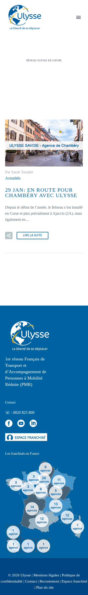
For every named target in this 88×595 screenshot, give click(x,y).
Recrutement (49, 581)
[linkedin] (33, 423)
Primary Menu (78, 17)
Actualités (13, 178)
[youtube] (21, 423)
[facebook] (8, 423)
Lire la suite (32, 235)
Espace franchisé (74, 581)
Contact (31, 581)
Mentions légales (46, 575)
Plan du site (45, 587)
